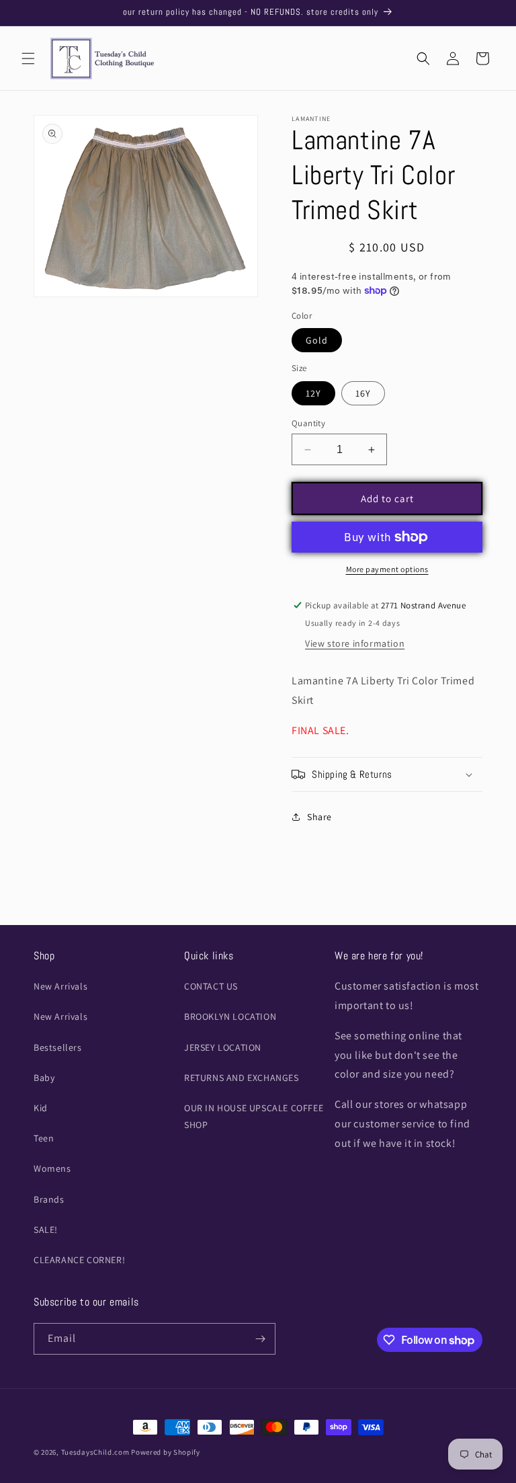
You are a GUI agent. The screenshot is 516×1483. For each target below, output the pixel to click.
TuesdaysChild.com (95, 1452)
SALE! (46, 1230)
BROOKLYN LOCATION (230, 1016)
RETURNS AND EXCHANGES (241, 1078)
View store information (354, 643)
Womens (52, 1168)
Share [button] (319, 817)
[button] (28, 58)
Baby (44, 1078)
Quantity (308, 423)
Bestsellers (58, 1047)
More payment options (387, 569)
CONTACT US (211, 986)
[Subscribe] (260, 1339)
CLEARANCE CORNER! (79, 1260)
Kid (41, 1108)
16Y (363, 393)
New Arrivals (60, 986)
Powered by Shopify (165, 1452)
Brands (49, 1199)
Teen (44, 1138)
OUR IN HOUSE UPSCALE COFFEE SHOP (253, 1116)
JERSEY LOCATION (222, 1047)
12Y (313, 393)
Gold (317, 340)
